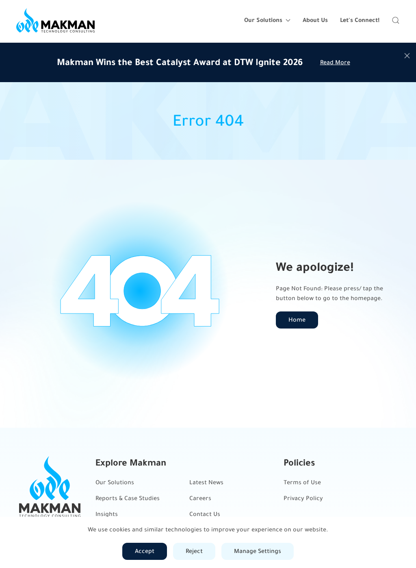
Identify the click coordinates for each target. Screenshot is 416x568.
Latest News (206, 482)
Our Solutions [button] (263, 20)
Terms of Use (302, 482)
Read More (335, 62)
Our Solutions (114, 482)
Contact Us (204, 514)
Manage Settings (257, 551)
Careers (200, 498)
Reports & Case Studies (127, 498)
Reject (194, 551)
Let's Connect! (359, 20)
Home (297, 320)
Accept (144, 551)
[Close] (407, 56)
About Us (315, 20)
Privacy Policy (303, 498)
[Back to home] (55, 20)
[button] (396, 20)
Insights (106, 514)
